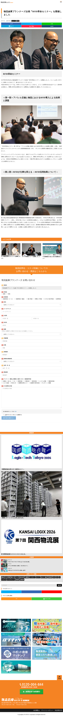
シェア (11, 23)
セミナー (38, 577)
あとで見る (31, 26)
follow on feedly (47, 598)
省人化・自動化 (44, 577)
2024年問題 (7, 577)
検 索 (59, 585)
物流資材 (17, 579)
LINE (52, 23)
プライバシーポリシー (47, 710)
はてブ (12, 26)
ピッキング (4, 579)
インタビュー (32, 577)
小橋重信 (27, 577)
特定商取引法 (58, 710)
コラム (17, 577)
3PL (57, 577)
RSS (16, 598)
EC (59, 577)
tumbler (51, 26)
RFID (54, 577)
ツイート (31, 23)
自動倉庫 (22, 579)
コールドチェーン (11, 579)
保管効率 (50, 577)
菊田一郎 (13, 577)
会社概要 (35, 710)
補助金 (3, 577)
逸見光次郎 (21, 577)
